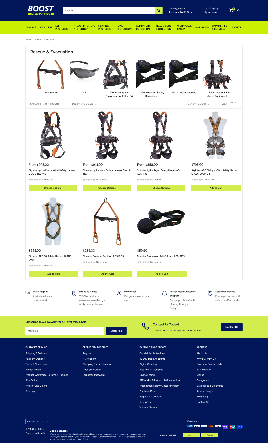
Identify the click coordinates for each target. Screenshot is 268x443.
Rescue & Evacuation (45, 39)
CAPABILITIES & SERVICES (219, 27)
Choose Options (52, 188)
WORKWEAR (202, 27)
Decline (209, 435)
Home (28, 39)
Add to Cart (216, 188)
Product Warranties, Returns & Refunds (46, 374)
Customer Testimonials (209, 364)
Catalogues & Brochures (210, 385)
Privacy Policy (82, 439)
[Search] (159, 10)
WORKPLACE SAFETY (184, 27)
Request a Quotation (150, 396)
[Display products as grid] (231, 103)
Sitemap (30, 391)
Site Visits (145, 402)
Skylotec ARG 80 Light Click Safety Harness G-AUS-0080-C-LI (214, 172)
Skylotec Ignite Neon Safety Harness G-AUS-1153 (107, 172)
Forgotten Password (94, 374)
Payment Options (35, 358)
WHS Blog (202, 396)
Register (87, 353)
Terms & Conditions (36, 364)
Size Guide (31, 380)
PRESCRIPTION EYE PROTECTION (84, 27)
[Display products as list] (236, 103)
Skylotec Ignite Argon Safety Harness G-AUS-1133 (158, 172)
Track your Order (92, 369)
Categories (203, 380)
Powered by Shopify (35, 433)
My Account (89, 358)
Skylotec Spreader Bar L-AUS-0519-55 (103, 256)
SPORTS (236, 27)
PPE (50, 27)
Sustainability (204, 369)
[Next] (231, 77)
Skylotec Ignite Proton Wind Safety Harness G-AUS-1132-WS (52, 172)
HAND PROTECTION (124, 27)
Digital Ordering (148, 364)
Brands (200, 374)
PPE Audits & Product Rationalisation (159, 380)
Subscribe (116, 330)
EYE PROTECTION (62, 27)
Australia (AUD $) (35, 421)
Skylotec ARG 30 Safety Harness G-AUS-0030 (50, 258)
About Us (202, 353)
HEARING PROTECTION (105, 27)
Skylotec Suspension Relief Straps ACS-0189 (161, 256)
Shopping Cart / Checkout (97, 364)
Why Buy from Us (206, 358)
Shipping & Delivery (36, 353)
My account (210, 12)
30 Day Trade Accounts (152, 358)
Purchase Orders (148, 391)
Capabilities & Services (152, 353)
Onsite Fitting (147, 374)
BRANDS (31, 27)
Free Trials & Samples (151, 369)
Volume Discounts (149, 407)
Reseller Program (206, 391)
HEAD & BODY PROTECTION (163, 27)
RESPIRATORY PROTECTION (142, 27)
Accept (191, 435)
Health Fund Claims (36, 385)
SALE (42, 27)
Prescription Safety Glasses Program (159, 385)
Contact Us (231, 326)
